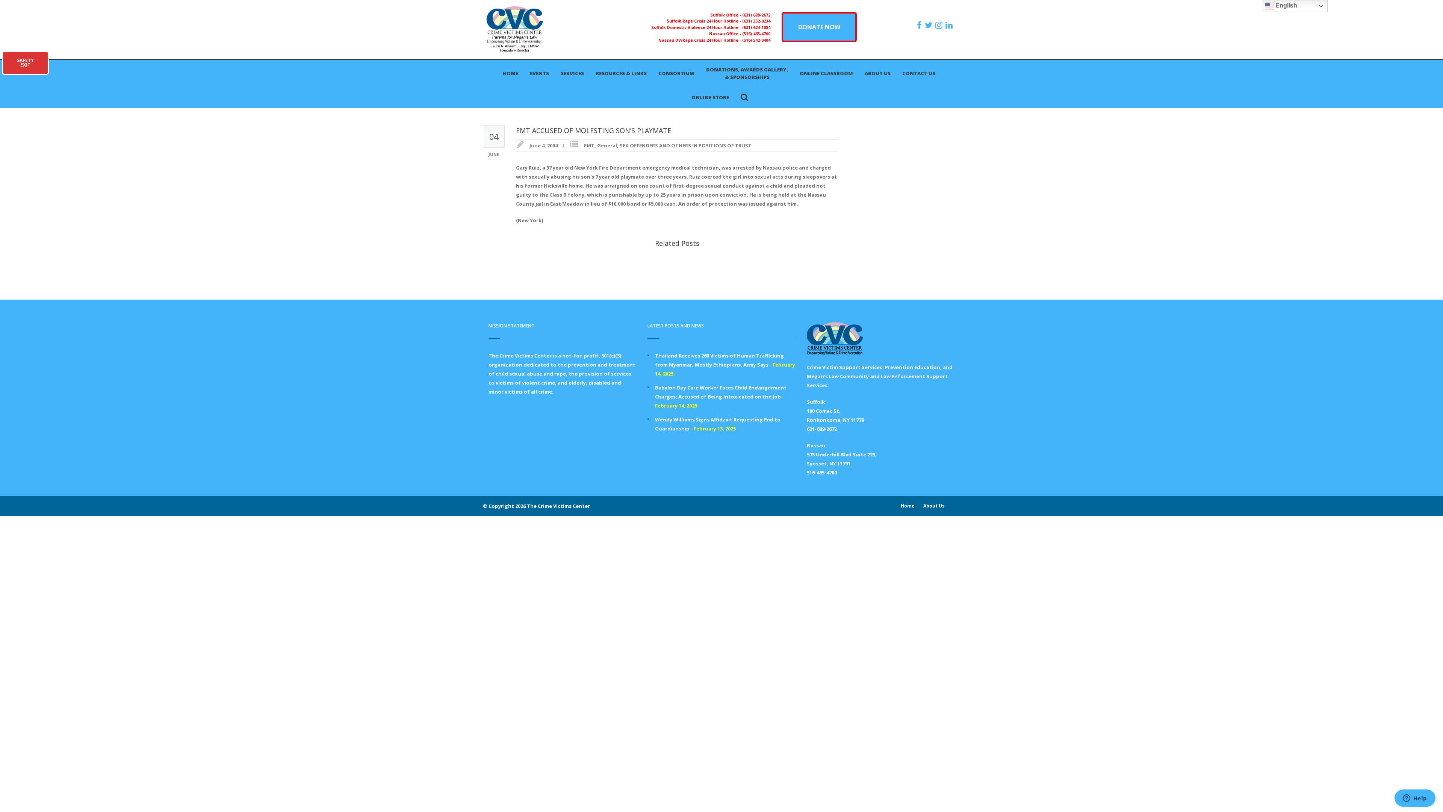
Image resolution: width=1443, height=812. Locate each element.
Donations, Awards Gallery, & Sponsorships (747, 73)
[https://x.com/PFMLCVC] (929, 25)
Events (539, 73)
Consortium (676, 73)
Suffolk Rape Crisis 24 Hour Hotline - (704, 21)
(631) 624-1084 (756, 27)
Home (510, 73)
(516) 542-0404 (756, 40)
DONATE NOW (819, 27)
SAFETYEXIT (25, 62)
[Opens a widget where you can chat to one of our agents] (1414, 798)
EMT (589, 145)
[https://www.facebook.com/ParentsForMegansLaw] (920, 25)
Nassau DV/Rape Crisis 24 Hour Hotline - (700, 40)
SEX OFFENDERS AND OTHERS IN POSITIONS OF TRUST (686, 145)
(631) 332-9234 (756, 21)
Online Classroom (826, 73)
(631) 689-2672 (756, 15)
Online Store (710, 97)
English (1285, 5)
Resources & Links (621, 73)
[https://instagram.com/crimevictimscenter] (939, 25)
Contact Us (918, 73)
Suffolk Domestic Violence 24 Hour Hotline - (696, 27)
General (607, 145)
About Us (878, 73)
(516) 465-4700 (756, 33)
